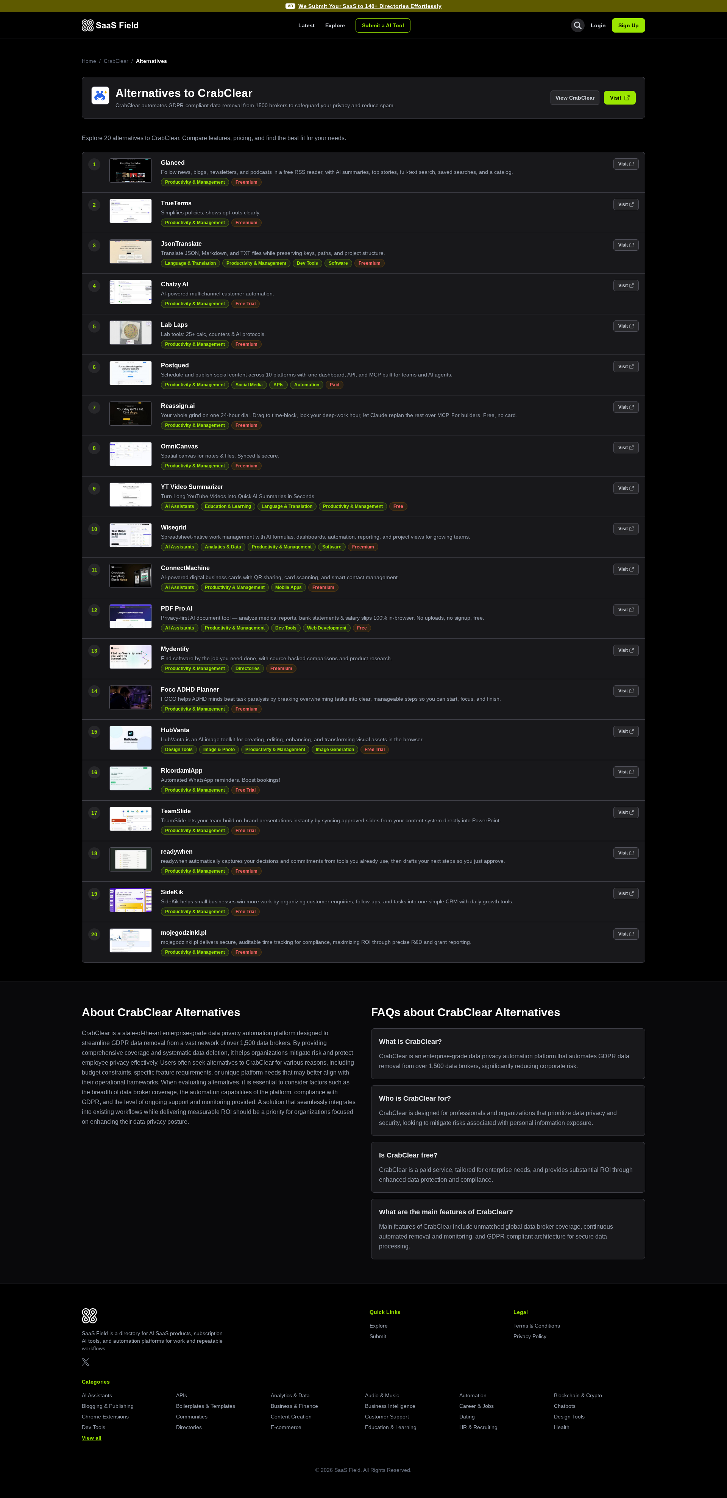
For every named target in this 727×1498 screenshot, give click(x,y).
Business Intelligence (390, 1406)
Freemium (246, 182)
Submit (378, 1336)
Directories (248, 668)
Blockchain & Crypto (578, 1395)
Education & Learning (228, 506)
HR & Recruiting (478, 1427)
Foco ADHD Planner (190, 689)
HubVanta (175, 730)
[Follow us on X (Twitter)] (85, 1362)
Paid (334, 384)
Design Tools (179, 749)
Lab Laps (174, 325)
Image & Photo (219, 749)
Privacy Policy (529, 1336)
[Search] (578, 25)
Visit (615, 98)
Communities (191, 1417)
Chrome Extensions (105, 1417)
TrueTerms (176, 203)
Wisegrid (173, 527)
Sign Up (628, 25)
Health (561, 1427)
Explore (335, 25)
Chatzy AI (174, 284)
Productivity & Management (195, 182)
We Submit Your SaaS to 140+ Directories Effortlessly (370, 6)
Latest (306, 25)
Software (338, 263)
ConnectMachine (185, 568)
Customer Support (387, 1417)
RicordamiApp (182, 770)
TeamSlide (176, 811)
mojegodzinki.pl (183, 932)
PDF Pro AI (176, 608)
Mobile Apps (288, 587)
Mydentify (175, 649)
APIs (278, 384)
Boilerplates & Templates (205, 1406)
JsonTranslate (181, 244)
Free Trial (246, 303)
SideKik (172, 892)
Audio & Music (382, 1395)
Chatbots (565, 1406)
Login (598, 25)
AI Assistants (179, 506)
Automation (306, 384)
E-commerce (286, 1427)
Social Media (249, 384)
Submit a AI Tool (383, 25)
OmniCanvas (179, 446)
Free (398, 506)
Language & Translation (190, 263)
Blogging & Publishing (108, 1406)
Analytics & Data (223, 547)
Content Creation (291, 1417)
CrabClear (116, 61)
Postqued (175, 365)
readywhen (177, 851)
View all (91, 1438)
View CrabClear (574, 98)
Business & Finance (294, 1406)
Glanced (173, 162)
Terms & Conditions (536, 1326)
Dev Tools (307, 263)
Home (89, 61)
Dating (467, 1417)
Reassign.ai (178, 406)
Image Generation (335, 749)
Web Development (326, 628)
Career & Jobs (476, 1406)
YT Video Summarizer (192, 487)
